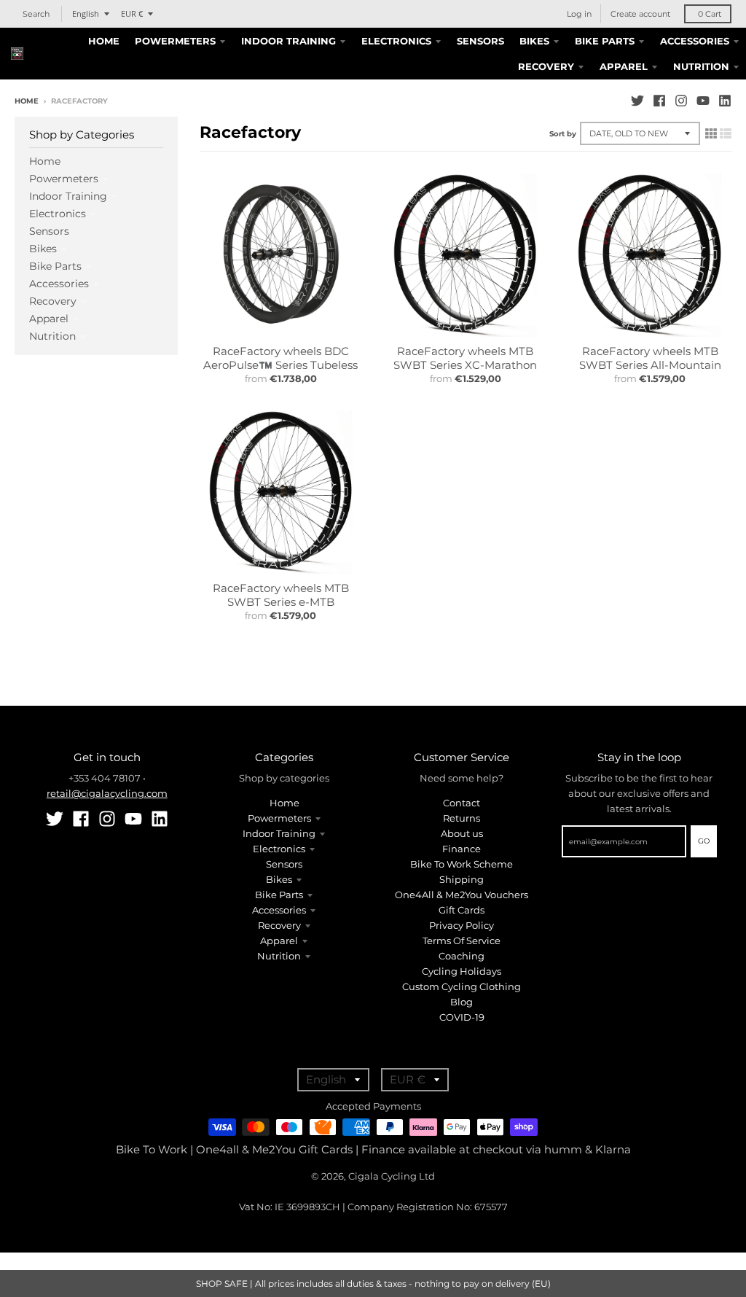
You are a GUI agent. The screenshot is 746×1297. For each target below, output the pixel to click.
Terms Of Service (461, 940)
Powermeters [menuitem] (175, 41)
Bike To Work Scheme (461, 864)
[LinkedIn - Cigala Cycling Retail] (724, 100)
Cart (709, 14)
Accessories (59, 283)
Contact (461, 803)
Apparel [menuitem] (624, 66)
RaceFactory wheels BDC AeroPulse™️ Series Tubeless (280, 358)
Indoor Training (68, 196)
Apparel (48, 318)
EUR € (132, 13)
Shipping (461, 879)
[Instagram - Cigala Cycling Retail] (681, 100)
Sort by (562, 134)
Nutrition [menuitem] (701, 66)
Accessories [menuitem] (694, 41)
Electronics (57, 213)
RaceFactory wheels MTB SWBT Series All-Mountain (650, 358)
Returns (461, 818)
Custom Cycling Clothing (461, 986)
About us (462, 833)
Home (27, 101)
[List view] (725, 133)
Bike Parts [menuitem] (605, 41)
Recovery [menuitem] (546, 66)
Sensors (49, 231)
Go (704, 841)
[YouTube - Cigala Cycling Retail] (703, 100)
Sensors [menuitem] (480, 41)
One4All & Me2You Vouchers (461, 894)
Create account (640, 14)
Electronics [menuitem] (396, 41)
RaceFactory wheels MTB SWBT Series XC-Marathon (465, 358)
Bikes (43, 248)
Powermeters (63, 178)
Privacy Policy (461, 925)
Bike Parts (55, 266)
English (85, 13)
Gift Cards (461, 910)
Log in (579, 14)
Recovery (52, 301)
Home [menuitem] (103, 41)
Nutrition (52, 336)
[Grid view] (711, 133)
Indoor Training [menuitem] (288, 41)
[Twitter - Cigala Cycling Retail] (637, 100)
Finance (461, 848)
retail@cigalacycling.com (107, 793)
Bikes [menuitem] (534, 41)
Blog (461, 1002)
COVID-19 (461, 1017)
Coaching (461, 956)
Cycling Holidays (461, 971)
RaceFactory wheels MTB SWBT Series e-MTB (281, 595)
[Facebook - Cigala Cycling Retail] (659, 100)
